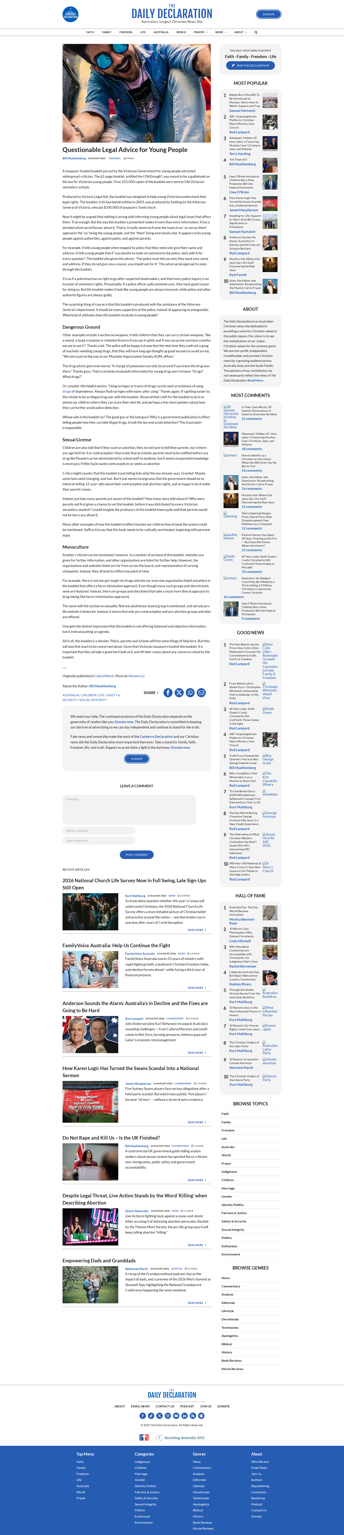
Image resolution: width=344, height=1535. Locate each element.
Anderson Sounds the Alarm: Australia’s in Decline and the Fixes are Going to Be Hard (244, 242)
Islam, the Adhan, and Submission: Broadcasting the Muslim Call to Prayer (245, 284)
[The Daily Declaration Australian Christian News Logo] (172, 11)
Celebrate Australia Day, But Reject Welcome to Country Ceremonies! (244, 975)
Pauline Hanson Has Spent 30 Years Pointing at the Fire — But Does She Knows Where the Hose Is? (259, 540)
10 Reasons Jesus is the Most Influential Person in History (245, 1011)
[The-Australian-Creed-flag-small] (144, 1437)
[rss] (193, 1416)
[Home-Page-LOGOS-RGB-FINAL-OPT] (70, 14)
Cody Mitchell (240, 941)
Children (114, 158)
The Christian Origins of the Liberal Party (244, 1078)
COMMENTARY (175, 1018)
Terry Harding (239, 154)
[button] (256, 32)
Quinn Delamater (137, 1211)
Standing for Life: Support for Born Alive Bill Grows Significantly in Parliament (245, 221)
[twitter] (159, 1416)
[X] (179, 692)
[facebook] (143, 1416)
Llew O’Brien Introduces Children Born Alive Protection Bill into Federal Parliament (244, 182)
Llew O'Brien (239, 192)
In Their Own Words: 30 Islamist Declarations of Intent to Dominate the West (259, 410)
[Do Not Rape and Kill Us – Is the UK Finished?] (90, 1146)
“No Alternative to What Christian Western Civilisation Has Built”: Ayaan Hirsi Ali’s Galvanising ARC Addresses (244, 844)
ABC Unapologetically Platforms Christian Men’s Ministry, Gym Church (243, 122)
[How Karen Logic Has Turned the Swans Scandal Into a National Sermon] (90, 1084)
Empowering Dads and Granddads (99, 1260)
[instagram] (168, 1416)
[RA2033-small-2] (180, 1438)
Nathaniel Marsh (136, 1269)
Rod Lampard (134, 1018)
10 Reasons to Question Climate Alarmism (243, 1061)
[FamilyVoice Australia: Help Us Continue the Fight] (90, 954)
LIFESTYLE (177, 1268)
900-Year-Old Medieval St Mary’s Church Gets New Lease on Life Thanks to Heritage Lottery (245, 869)
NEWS (171, 895)
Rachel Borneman (242, 966)
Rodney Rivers (240, 984)
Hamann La (136, 676)
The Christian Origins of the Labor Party (244, 1044)
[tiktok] (151, 1416)
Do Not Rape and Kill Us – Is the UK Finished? (111, 1138)
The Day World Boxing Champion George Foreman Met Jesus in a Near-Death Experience (243, 818)
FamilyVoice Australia (140, 953)
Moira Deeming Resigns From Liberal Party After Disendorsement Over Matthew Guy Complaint (257, 518)
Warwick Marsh (241, 1067)
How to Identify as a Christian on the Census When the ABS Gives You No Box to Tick (259, 461)
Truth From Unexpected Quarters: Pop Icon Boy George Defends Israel (244, 759)
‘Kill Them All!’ (238, 159)
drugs (67, 391)
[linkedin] (184, 1416)
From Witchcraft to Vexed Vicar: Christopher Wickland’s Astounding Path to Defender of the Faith (245, 691)
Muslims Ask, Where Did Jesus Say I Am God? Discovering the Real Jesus (244, 264)
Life (101, 695)
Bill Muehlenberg (74, 158)
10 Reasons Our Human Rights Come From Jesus (244, 1027)
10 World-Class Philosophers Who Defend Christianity (241, 932)
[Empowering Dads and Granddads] (90, 1269)
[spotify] (201, 1416)
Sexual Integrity (92, 700)
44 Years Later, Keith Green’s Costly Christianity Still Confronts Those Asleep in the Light (259, 562)
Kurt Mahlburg (135, 896)
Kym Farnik (238, 275)
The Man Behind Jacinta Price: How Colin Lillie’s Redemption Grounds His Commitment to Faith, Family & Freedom (245, 652)
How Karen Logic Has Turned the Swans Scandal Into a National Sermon (245, 201)
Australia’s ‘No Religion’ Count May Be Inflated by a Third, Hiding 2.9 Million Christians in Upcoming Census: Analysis (258, 585)
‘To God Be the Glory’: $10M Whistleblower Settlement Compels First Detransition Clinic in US (245, 796)
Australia (71, 695)
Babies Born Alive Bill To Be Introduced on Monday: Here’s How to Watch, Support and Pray (244, 100)
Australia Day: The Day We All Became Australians (243, 911)
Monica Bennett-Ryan (242, 921)
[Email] (201, 692)
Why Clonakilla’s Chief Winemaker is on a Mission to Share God (243, 777)
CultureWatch (104, 676)
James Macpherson (138, 1083)
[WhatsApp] (190, 692)
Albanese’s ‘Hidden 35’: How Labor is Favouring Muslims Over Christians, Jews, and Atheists (245, 143)
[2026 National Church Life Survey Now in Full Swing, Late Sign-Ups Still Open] (90, 896)
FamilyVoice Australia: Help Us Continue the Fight (116, 945)
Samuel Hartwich (242, 110)
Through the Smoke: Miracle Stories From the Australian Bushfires (244, 993)
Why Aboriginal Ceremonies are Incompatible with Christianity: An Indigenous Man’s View (243, 954)
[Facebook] (168, 692)
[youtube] (176, 1416)
